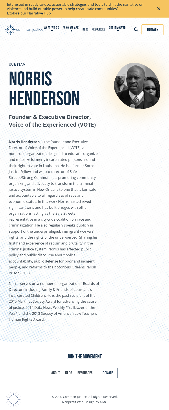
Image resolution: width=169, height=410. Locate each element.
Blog (68, 373)
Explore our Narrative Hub (29, 13)
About (55, 373)
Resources (85, 373)
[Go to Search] (135, 29)
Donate (152, 29)
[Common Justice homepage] (24, 30)
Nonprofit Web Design (78, 402)
